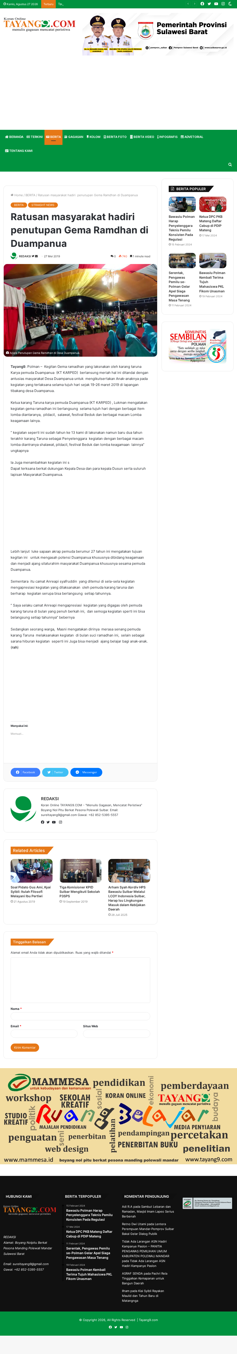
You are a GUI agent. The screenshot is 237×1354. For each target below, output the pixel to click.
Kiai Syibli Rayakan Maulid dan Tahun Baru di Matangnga (143, 1295)
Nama (16, 1009)
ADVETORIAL (193, 137)
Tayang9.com (148, 1320)
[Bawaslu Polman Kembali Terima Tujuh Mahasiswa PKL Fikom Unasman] (212, 260)
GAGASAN (75, 137)
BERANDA (16, 137)
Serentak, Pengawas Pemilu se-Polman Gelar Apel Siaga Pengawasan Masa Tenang (179, 286)
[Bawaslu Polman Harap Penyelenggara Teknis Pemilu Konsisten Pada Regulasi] (182, 204)
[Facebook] (44, 822)
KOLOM (94, 137)
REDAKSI (25, 256)
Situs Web (90, 1026)
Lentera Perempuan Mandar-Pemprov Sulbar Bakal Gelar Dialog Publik (148, 1229)
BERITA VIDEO (143, 137)
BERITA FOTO (116, 137)
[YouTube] (55, 822)
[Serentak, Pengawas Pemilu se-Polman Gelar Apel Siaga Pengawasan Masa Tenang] (182, 260)
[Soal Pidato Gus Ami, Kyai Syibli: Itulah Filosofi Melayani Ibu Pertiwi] (32, 871)
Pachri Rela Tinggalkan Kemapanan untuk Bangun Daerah (144, 1278)
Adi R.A (127, 1206)
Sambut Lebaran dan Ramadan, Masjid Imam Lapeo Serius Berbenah (148, 1211)
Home (18, 195)
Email (16, 1026)
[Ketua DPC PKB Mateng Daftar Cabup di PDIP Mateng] (212, 204)
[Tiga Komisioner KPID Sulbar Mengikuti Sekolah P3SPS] (80, 871)
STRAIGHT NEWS (42, 205)
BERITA (55, 137)
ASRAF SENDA (132, 1273)
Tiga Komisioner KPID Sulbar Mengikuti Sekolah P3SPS (79, 891)
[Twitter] (49, 822)
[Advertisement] (118, 94)
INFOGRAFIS (168, 137)
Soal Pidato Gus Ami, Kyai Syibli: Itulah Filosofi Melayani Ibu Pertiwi (31, 891)
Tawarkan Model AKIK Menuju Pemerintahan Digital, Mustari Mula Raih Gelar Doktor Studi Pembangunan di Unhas (140, 4)
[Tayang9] (39, 24)
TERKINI (36, 137)
